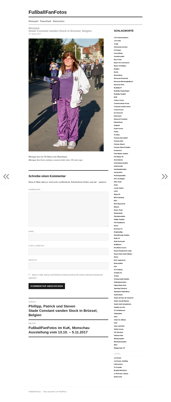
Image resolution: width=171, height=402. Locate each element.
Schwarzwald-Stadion (121, 279)
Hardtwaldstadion (120, 169)
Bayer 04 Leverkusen (121, 63)
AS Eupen (117, 50)
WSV (115, 345)
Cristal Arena (118, 110)
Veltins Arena (118, 329)
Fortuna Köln (118, 141)
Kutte (116, 185)
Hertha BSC (118, 172)
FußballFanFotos (48, 12)
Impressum (118, 377)
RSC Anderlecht (119, 260)
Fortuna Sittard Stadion (122, 147)
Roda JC (117, 238)
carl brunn (117, 358)
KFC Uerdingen (119, 179)
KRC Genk (117, 182)
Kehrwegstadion (120, 175)
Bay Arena (118, 59)
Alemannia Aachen (120, 47)
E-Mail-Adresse (37, 246)
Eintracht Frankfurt (120, 119)
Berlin (116, 72)
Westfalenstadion (120, 342)
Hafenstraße (118, 166)
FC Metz (117, 135)
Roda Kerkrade (119, 241)
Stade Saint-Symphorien (122, 304)
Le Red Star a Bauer (121, 374)
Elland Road (118, 122)
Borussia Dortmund (121, 78)
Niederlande (118, 213)
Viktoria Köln (118, 335)
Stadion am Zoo (119, 307)
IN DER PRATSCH (120, 370)
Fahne (116, 132)
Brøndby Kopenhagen (121, 91)
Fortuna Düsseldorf (121, 138)
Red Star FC (118, 229)
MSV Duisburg (119, 197)
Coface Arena (119, 100)
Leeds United (118, 188)
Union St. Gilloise (120, 320)
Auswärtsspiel (119, 56)
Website (33, 260)
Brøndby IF (118, 88)
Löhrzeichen (118, 364)
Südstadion (118, 313)
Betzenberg (118, 75)
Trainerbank (45, 21)
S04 (115, 266)
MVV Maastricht (119, 204)
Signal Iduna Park (120, 285)
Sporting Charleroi (120, 288)
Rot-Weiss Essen (120, 248)
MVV (115, 201)
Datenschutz (58, 21)
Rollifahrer (117, 244)
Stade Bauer (118, 295)
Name (32, 231)
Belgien (116, 69)
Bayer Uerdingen (120, 66)
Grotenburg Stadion (121, 163)
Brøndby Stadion (120, 94)
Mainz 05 (117, 194)
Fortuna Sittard (119, 144)
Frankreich (118, 150)
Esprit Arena (118, 128)
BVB (115, 97)
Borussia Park (119, 85)
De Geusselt (118, 113)
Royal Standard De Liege (123, 251)
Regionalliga (118, 232)
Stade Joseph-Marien (121, 301)
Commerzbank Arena (121, 103)
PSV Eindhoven (119, 223)
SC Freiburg (118, 270)
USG (115, 323)
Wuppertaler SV (119, 348)
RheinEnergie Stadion (121, 235)
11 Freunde (118, 367)
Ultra (115, 317)
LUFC (116, 191)
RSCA (116, 257)
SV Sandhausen (119, 310)
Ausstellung (118, 53)
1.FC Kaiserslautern (121, 38)
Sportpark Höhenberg (121, 292)
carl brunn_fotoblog (121, 361)
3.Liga (116, 44)
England (117, 125)
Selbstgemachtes (120, 282)
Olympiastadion (119, 216)
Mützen (116, 207)
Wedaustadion (119, 339)
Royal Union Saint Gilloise (123, 254)
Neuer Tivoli (118, 210)
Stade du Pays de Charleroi (123, 298)
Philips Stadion (119, 219)
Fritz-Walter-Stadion (121, 154)
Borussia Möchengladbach (123, 81)
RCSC (116, 226)
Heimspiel (33, 21)
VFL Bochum (118, 332)
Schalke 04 (118, 273)
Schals (116, 276)
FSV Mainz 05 (118, 157)
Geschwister (118, 160)
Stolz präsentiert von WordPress (55, 392)
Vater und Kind (119, 326)
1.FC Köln (117, 41)
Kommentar (35, 189)
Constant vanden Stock (122, 106)
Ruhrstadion (118, 263)
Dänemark (117, 116)
